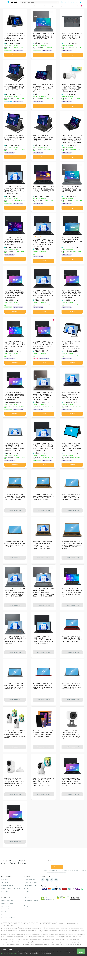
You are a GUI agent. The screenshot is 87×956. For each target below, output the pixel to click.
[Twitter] (52, 880)
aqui (39, 953)
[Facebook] (43, 880)
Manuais (26, 897)
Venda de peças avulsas (31, 903)
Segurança (54, 6)
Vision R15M (26, 6)
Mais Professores (6, 915)
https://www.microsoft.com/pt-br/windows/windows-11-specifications (47, 939)
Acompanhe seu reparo (31, 882)
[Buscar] (56, 2)
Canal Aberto (28, 909)
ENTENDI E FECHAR (80, 951)
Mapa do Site (5, 891)
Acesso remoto (28, 888)
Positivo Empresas (7, 903)
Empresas (71, 2)
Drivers (26, 894)
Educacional (5, 909)
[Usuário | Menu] (76, 2)
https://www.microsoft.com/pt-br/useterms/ (54, 934)
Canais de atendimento (31, 885)
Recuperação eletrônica (31, 900)
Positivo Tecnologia (7, 900)
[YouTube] (56, 880)
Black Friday (5, 912)
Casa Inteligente (43, 6)
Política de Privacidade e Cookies (56, 872)
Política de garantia (7, 885)
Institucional (5, 879)
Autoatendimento (29, 879)
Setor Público (5, 906)
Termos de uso (5, 882)
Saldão (67, 6)
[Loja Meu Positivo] (11, 2)
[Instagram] (47, 880)
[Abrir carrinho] (80, 2)
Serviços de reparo (29, 906)
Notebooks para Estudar (8, 918)
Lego (61, 6)
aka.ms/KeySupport (44, 930)
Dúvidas (26, 891)
